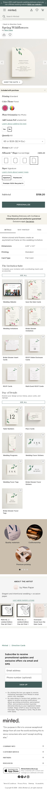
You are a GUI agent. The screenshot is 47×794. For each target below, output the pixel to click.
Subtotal (6, 194)
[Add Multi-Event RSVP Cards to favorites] (42, 365)
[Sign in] (31, 10)
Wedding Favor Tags (11, 482)
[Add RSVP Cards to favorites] (20, 365)
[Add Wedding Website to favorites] (20, 281)
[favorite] (10, 35)
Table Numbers (8, 429)
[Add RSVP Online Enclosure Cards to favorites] (42, 336)
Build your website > (34, 4)
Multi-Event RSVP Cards (35, 386)
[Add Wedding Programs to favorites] (20, 434)
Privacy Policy (22, 783)
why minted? (23, 230)
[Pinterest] (22, 776)
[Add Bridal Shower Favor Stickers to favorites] (42, 461)
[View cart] (42, 10)
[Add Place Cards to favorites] (42, 408)
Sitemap (31, 783)
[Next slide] (45, 62)
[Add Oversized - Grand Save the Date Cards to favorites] (44, 605)
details (7, 230)
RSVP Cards (7, 386)
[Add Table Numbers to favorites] (20, 408)
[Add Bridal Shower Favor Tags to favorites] (20, 490)
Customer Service (11, 752)
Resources (8, 763)
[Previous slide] (2, 62)
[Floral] (5, 108)
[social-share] (4, 35)
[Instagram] (28, 776)
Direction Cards (18, 645)
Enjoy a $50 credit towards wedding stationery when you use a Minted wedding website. (23, 3)
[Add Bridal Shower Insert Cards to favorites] (20, 336)
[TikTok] (25, 776)
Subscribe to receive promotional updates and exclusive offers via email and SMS (21, 659)
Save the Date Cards (33, 302)
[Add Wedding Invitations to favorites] (20, 308)
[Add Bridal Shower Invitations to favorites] (42, 308)
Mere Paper (8, 30)
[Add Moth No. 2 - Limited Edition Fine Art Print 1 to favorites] (12, 605)
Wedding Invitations (10, 328)
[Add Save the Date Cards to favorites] (42, 281)
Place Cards (30, 429)
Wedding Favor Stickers (35, 455)
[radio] (4, 129)
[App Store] (11, 771)
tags (39, 230)
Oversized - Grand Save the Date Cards (39, 622)
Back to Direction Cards (12, 24)
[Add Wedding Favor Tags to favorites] (20, 461)
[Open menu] (5, 10)
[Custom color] (12, 108)
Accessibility (39, 783)
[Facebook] (19, 776)
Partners (7, 758)
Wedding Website (9, 302)
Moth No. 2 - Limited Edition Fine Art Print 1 (6, 622)
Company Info (9, 746)
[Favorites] (37, 10)
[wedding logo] (12, 10)
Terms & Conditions (10, 783)
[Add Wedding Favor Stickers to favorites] (42, 434)
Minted (5, 645)
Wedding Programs (10, 455)
